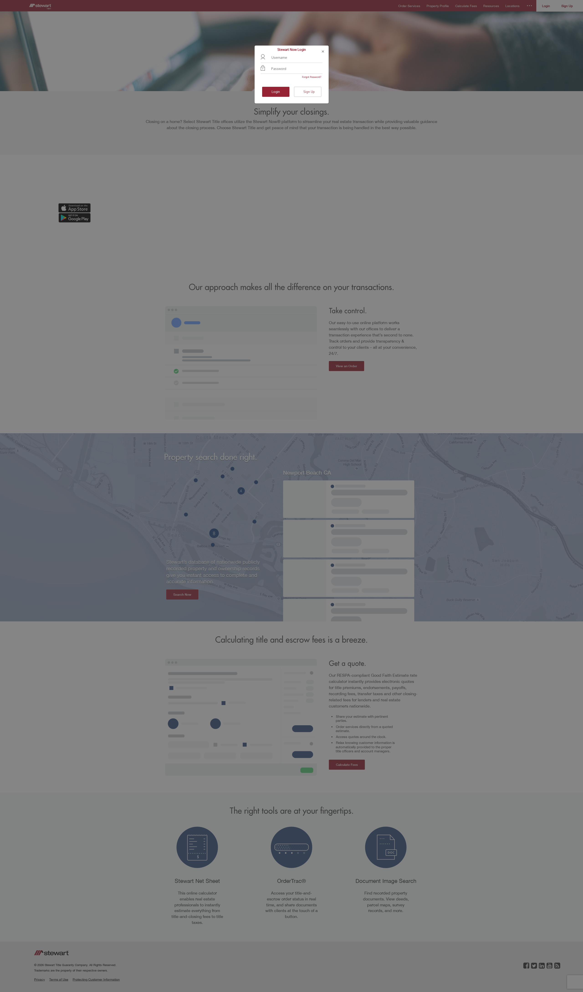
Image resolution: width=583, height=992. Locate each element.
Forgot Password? (311, 77)
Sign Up (309, 92)
